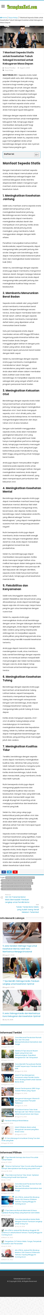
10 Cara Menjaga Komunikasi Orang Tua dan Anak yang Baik (20, 1139)
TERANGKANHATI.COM (21, 1279)
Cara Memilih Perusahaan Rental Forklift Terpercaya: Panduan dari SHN (28, 1066)
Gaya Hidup (13, 17)
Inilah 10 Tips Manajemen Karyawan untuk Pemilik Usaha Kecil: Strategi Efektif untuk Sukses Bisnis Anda (28, 1078)
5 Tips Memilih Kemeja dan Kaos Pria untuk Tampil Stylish (19, 1158)
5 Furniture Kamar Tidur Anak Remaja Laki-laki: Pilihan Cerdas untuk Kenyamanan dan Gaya (27, 1111)
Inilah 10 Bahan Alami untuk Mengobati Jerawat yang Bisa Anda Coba (27, 1129)
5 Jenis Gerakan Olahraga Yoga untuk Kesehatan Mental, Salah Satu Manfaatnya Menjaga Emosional (20, 949)
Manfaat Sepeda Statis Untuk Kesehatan (16, 880)
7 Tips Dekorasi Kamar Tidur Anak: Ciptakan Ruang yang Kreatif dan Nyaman (20, 1176)
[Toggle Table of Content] (35, 155)
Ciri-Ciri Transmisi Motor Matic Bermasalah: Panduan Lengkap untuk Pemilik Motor (17, 898)
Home (4, 17)
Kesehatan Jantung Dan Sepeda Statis (20, 878)
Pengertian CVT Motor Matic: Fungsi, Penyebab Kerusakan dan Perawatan (21, 1242)
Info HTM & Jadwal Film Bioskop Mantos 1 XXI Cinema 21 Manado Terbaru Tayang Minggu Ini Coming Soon (27, 1253)
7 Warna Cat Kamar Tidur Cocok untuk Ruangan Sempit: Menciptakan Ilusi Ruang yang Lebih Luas (21, 1167)
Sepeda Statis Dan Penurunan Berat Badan (17, 883)
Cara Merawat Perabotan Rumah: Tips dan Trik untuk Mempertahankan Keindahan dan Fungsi (28, 1040)
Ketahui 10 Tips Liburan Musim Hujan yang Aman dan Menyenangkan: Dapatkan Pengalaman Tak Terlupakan (26, 1054)
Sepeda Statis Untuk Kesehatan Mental (16, 886)
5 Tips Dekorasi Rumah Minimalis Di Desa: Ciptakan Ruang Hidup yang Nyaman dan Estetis (20, 1211)
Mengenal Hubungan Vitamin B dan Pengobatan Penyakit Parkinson (27, 1100)
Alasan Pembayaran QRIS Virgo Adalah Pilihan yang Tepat (27, 1089)
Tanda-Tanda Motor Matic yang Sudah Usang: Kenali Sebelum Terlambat (27, 908)
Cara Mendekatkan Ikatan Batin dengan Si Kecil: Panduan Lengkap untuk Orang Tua (28, 1221)
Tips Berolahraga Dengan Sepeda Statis (16, 889)
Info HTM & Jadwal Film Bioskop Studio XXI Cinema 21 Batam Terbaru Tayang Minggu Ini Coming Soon (27, 1200)
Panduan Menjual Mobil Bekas (16, 1120)
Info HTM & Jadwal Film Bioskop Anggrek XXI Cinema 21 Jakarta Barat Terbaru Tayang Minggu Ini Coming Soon (21, 1232)
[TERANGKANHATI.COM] (22, 7)
